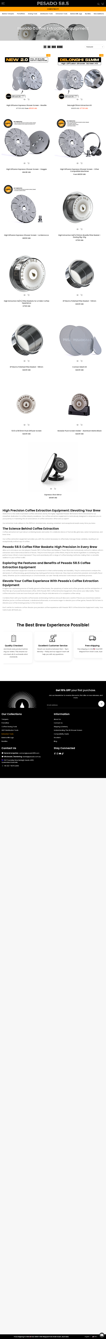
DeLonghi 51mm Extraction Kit (79, 105)
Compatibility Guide (61, 734)
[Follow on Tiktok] (63, 753)
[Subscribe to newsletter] (101, 704)
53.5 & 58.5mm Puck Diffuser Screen (27, 431)
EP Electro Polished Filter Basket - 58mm (26, 367)
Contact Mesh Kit (79, 367)
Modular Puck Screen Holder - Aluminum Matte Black (80, 431)
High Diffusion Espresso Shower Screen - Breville (26, 105)
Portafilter (5, 723)
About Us (57, 719)
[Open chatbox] (101, 1335)
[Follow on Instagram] (57, 753)
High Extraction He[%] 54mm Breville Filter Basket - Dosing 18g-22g (79, 236)
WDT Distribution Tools (10, 730)
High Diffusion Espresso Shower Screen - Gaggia (26, 169)
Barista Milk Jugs (76, 14)
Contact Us (58, 723)
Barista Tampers (8, 14)
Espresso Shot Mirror (53, 494)
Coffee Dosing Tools (9, 726)
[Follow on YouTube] (60, 753)
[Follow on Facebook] (55, 753)
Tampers (5, 719)
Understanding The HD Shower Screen (68, 730)
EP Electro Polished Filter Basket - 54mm (79, 301)
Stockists (57, 737)
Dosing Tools (32, 14)
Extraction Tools (61, 14)
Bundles (88, 14)
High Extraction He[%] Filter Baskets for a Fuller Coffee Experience (26, 302)
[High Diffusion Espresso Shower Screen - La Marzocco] (26, 208)
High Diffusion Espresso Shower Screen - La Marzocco (26, 235)
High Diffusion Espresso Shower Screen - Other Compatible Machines (79, 170)
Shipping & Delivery (61, 726)
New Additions (99, 14)
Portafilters (21, 14)
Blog (55, 741)
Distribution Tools (46, 14)
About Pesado (99, 2)
